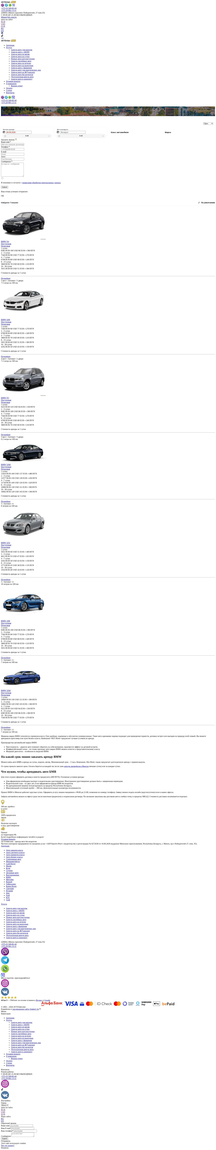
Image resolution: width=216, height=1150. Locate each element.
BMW (8, 877)
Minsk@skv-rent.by (9, 17)
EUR (3, 26)
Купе (8, 868)
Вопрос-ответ (17, 86)
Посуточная (6, 244)
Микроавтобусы (13, 861)
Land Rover (11, 864)
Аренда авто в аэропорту (21, 79)
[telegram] (6, 97)
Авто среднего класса (15, 852)
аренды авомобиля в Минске (76, 766)
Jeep (8, 893)
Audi (8, 900)
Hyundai (9, 891)
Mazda (8, 866)
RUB (3, 22)
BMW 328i (5, 621)
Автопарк (10, 45)
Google (47, 1000)
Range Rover (11, 886)
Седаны (9, 870)
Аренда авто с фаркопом (21, 68)
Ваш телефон (7, 1131)
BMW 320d (5, 690)
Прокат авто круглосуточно (23, 59)
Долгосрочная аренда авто (22, 77)
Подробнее (5, 278)
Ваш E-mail (5, 1128)
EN (2, 31)
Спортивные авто (13, 859)
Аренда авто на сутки (20, 56)
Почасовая (5, 246)
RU (2, 28)
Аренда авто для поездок (21, 50)
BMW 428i (5, 320)
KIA (8, 898)
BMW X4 (5, 241)
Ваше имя (5, 1126)
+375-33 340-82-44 (8, 8)
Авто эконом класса (14, 850)
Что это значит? (7, 1145)
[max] (13, 97)
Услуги (4, 904)
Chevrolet (10, 888)
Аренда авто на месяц (20, 54)
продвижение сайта (20, 1009)
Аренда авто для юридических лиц (26, 70)
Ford (8, 895)
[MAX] (13, 5)
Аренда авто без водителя (22, 75)
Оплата (9, 88)
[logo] (8, 41)
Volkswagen (11, 884)
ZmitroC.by (34, 1009)
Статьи (9, 90)
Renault (9, 882)
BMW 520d (5, 465)
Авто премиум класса (15, 855)
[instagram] (2, 33)
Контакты (10, 93)
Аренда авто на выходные (22, 66)
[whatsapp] (10, 5)
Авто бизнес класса (14, 857)
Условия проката (13, 81)
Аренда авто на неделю (21, 63)
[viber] (2, 5)
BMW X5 (5, 398)
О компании (11, 1056)
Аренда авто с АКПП (20, 52)
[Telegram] (6, 5)
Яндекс (39, 1000)
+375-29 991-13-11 (8, 10)
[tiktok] (2, 36)
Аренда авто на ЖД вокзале (23, 72)
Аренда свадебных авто (21, 61)
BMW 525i (5, 543)
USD (3, 24)
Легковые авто (12, 873)
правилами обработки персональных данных (41, 183)
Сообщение (6, 1136)
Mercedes (10, 879)
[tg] (5, 963)
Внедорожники (12, 875)
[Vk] (2, 38)
